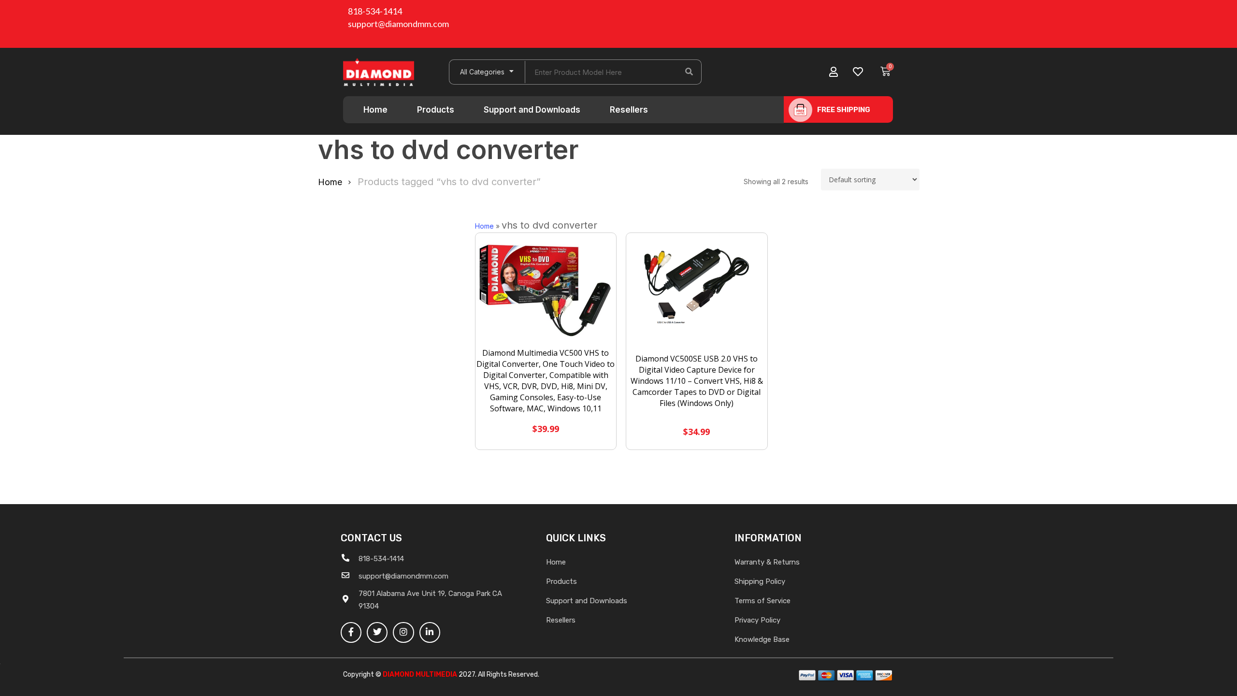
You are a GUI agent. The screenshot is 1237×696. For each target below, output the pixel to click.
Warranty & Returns (767, 562)
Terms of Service (762, 600)
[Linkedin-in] (429, 632)
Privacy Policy (757, 620)
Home (375, 110)
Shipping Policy (759, 581)
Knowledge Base (762, 639)
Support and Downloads (532, 110)
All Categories (482, 72)
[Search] (689, 72)
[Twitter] (377, 632)
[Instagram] (403, 632)
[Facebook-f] (351, 632)
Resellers (629, 110)
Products (435, 110)
